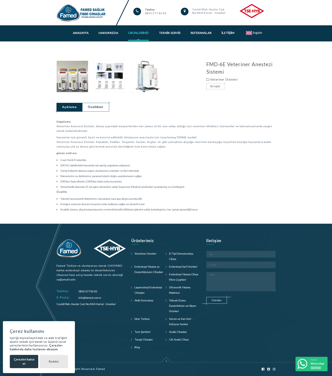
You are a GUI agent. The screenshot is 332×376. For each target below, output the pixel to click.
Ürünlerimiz (138, 33)
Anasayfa (81, 33)
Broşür (215, 86)
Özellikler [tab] (96, 107)
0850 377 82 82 (155, 13)
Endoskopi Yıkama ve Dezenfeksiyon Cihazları (148, 269)
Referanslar (201, 33)
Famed (100, 368)
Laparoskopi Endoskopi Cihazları (148, 290)
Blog (137, 347)
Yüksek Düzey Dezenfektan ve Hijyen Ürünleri (182, 306)
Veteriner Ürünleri (145, 253)
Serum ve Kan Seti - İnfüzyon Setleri (181, 321)
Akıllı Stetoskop (143, 300)
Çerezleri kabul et (24, 361)
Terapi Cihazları (143, 339)
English (257, 32)
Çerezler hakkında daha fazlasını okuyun (36, 347)
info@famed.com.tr (90, 297)
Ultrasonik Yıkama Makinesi (179, 290)
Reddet (54, 361)
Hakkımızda (108, 33)
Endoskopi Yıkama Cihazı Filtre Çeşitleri (183, 277)
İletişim (228, 33)
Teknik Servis (170, 33)
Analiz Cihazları (178, 331)
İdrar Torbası (142, 318)
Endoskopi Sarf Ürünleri (183, 266)
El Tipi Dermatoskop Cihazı (181, 256)
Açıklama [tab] (69, 107)
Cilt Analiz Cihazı (179, 339)
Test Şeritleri (142, 331)
